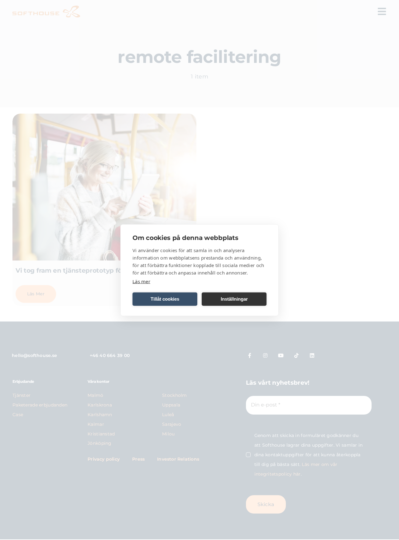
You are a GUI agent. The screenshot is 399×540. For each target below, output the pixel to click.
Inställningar (234, 299)
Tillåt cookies (165, 299)
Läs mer (141, 281)
